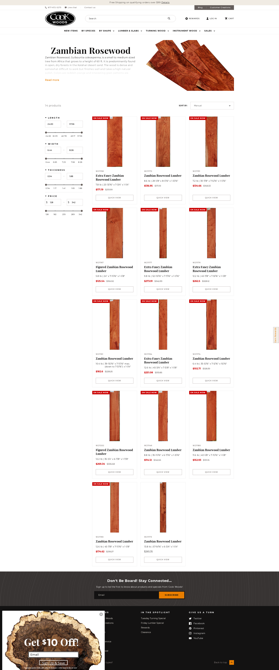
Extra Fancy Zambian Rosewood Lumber (110, 177)
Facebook (199, 623)
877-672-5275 (54, 7)
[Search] (169, 18)
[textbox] (53, 124)
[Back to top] (231, 662)
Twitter (198, 618)
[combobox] (121, 18)
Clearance (146, 632)
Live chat (72, 7)
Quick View (114, 198)
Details (165, 2)
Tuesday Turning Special (153, 618)
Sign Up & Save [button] (53, 663)
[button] (106, 30)
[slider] (46, 132)
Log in (213, 18)
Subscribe (171, 595)
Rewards (194, 18)
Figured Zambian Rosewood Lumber (114, 269)
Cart (231, 18)
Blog (200, 7)
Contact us (89, 7)
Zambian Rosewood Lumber (162, 175)
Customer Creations (220, 7)
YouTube (198, 638)
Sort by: (183, 105)
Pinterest (199, 628)
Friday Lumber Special (152, 623)
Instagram (199, 633)
